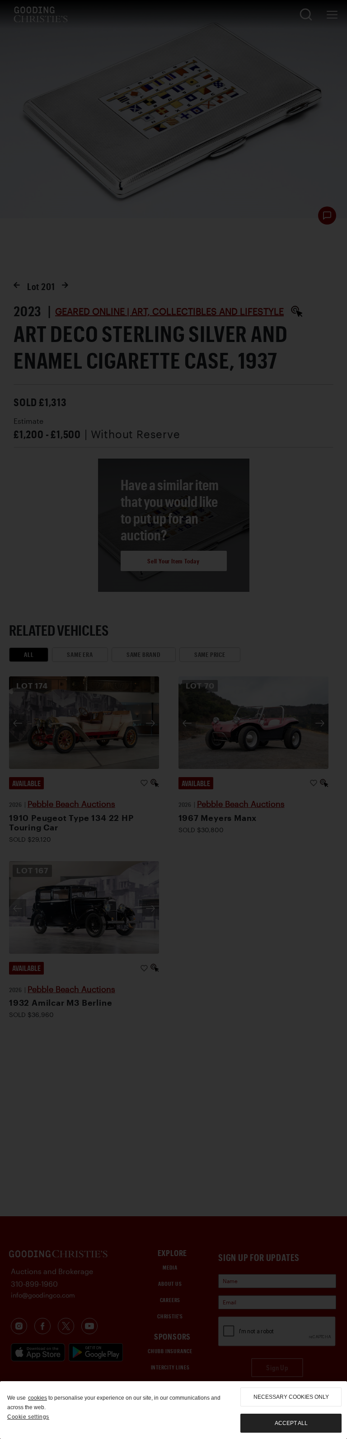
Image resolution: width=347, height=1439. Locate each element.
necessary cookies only (291, 1397)
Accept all (291, 1423)
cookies (37, 1398)
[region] (173, 1410)
